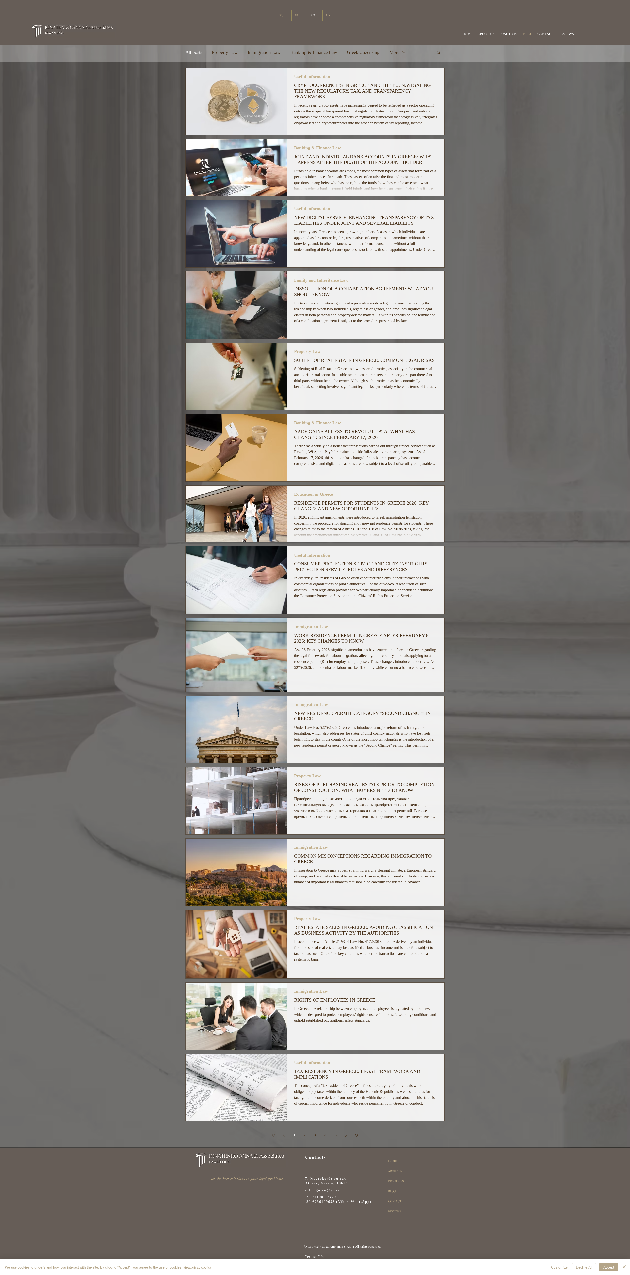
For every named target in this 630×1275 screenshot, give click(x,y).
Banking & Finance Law (313, 52)
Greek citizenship (363, 52)
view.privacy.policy (197, 1267)
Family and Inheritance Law (321, 280)
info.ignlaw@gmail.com (327, 1190)
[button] (438, 52)
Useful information (312, 76)
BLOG (392, 1191)
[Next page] (346, 1135)
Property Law (225, 52)
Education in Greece (313, 494)
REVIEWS (394, 1211)
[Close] (624, 1267)
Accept (608, 1267)
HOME (392, 1161)
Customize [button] (559, 1267)
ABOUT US (395, 1171)
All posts (193, 52)
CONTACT (394, 1201)
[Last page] (356, 1135)
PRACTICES (396, 1181)
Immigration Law (264, 52)
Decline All (584, 1267)
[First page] (273, 1135)
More (394, 52)
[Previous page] (284, 1135)
